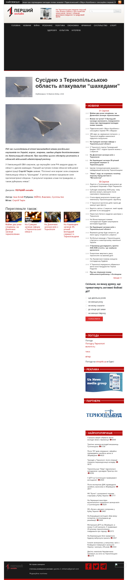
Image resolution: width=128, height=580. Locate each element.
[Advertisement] (64, 51)
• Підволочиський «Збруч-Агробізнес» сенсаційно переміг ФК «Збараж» (89, 2)
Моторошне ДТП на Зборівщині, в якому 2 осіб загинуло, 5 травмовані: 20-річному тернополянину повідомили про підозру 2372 (102, 528)
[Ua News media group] (104, 384)
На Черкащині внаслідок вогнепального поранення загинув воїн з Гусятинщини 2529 (103, 502)
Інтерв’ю (76, 30)
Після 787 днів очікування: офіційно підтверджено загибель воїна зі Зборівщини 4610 (102, 453)
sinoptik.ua (101, 361)
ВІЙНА (37, 197)
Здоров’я (52, 30)
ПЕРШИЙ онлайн (24, 190)
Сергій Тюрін (18, 200)
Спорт (113, 25)
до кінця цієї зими (97, 309)
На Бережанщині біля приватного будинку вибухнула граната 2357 (102, 537)
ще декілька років (97, 298)
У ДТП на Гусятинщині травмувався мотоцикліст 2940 (102, 479)
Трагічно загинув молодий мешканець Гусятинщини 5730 (102, 445)
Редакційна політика (38, 573)
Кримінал (86, 25)
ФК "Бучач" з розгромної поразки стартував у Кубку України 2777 (101, 494)
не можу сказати (96, 305)
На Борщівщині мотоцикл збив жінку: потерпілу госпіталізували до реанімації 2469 (102, 518)
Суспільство (100, 25)
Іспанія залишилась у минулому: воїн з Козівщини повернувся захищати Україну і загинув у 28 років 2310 (103, 545)
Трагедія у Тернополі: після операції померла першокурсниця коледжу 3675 (102, 462)
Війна (37, 25)
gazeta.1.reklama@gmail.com (66, 569)
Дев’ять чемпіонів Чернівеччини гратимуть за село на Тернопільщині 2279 (102, 554)
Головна (15, 25)
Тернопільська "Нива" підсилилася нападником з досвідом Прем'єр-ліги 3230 (102, 471)
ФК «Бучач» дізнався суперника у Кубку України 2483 (101, 510)
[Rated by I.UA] (120, 565)
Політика (60, 25)
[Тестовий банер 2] (104, 415)
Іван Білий (18, 197)
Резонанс (47, 25)
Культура (64, 30)
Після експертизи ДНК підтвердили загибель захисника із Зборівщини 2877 (101, 487)
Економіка (73, 25)
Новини (27, 25)
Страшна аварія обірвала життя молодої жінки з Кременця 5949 (101, 439)
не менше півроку (97, 313)
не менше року (95, 302)
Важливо (46, 197)
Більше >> (118, 278)
